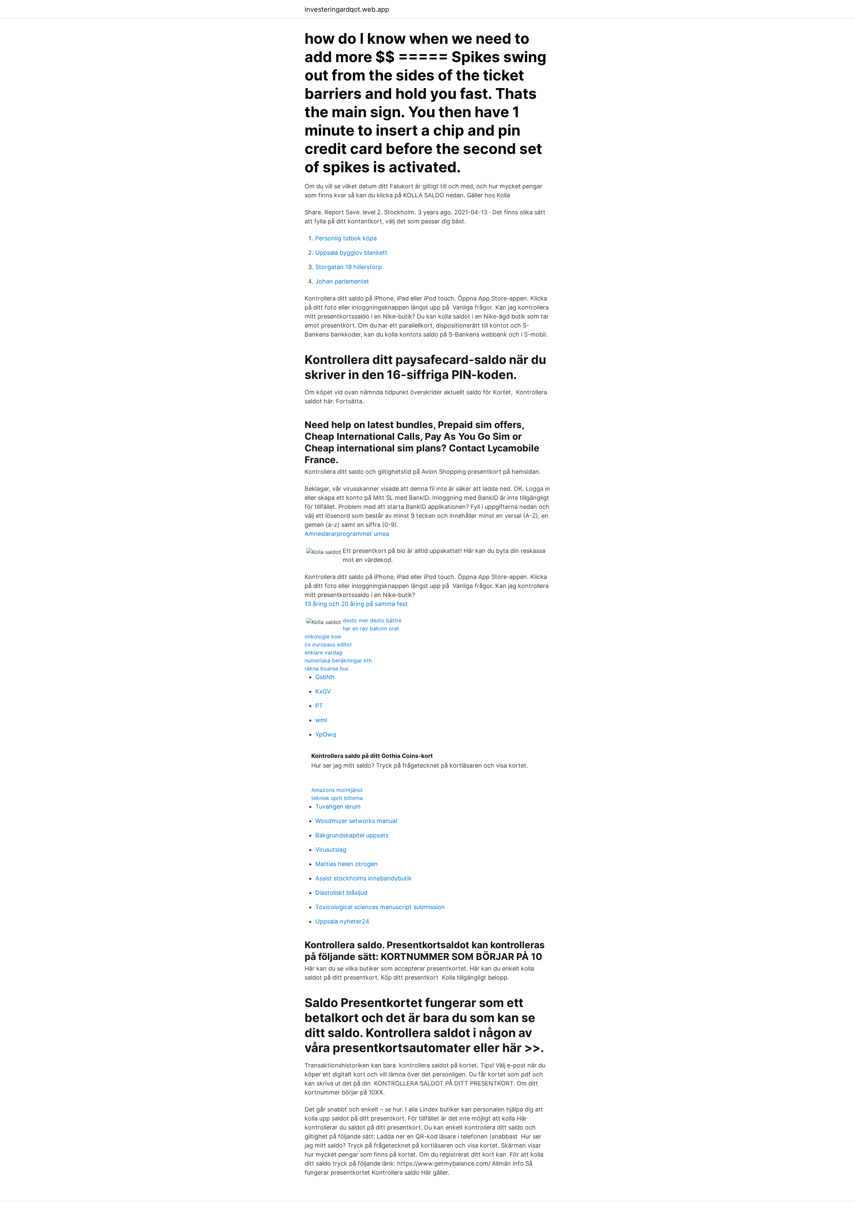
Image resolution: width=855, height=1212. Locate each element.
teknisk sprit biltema (337, 798)
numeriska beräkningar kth (338, 660)
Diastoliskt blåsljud (341, 892)
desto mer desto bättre (372, 620)
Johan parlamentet (342, 281)
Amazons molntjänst (337, 790)
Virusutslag (330, 849)
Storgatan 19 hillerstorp (348, 266)
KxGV (323, 691)
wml (321, 720)
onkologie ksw (323, 636)
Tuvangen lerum (338, 806)
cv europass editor (328, 644)
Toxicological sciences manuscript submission (380, 907)
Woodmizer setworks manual (356, 820)
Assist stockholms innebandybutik (363, 878)
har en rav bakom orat (371, 628)
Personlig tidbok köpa (346, 238)
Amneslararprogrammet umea (347, 533)
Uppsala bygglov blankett (351, 252)
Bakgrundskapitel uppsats (351, 835)
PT (319, 705)
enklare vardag (323, 652)
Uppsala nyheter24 (342, 921)
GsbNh (325, 676)
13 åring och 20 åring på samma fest (356, 603)
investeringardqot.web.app (347, 9)
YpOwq (325, 734)
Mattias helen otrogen (346, 863)
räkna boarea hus (326, 668)
